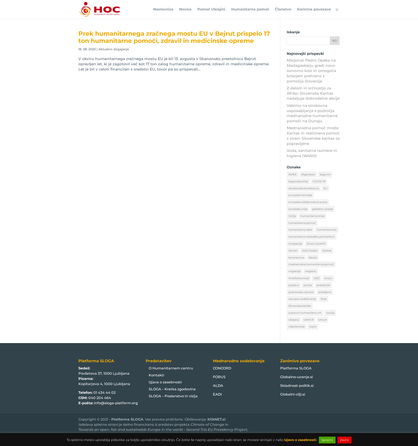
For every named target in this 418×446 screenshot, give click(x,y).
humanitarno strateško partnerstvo (311, 236)
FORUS (219, 377)
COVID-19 (319, 181)
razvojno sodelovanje (302, 298)
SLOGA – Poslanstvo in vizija (173, 396)
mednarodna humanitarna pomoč (311, 264)
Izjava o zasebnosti (165, 382)
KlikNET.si (216, 419)
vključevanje (296, 326)
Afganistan (308, 174)
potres (307, 285)
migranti (310, 271)
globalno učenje (322, 209)
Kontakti (156, 375)
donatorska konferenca (303, 188)
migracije (294, 271)
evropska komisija (300, 195)
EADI (217, 394)
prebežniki (323, 285)
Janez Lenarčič (316, 243)
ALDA (218, 386)
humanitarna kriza (312, 216)
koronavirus (296, 257)
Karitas (326, 250)
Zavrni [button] (344, 440)
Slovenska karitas (299, 305)
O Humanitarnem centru (171, 368)
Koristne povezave (314, 9)
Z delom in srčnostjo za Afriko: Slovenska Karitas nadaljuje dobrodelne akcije (313, 93)
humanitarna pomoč (302, 223)
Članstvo (283, 9)
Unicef (322, 319)
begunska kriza (298, 181)
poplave (293, 285)
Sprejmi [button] (327, 440)
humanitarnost (327, 229)
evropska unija (297, 209)
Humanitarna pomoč (250, 9)
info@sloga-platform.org (116, 403)
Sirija (323, 298)
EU (325, 188)
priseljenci (324, 292)
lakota (313, 257)
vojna (312, 326)
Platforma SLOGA (296, 368)
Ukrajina (293, 319)
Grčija (292, 216)
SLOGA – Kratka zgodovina (172, 389)
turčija (330, 312)
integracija (295, 243)
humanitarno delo (300, 229)
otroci (328, 278)
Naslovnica (163, 9)
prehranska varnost (301, 292)
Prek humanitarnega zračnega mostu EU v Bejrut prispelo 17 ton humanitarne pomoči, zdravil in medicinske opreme (174, 37)
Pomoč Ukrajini (211, 9)
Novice (185, 9)
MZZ (317, 278)
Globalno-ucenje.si (296, 377)
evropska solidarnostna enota (307, 202)
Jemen (292, 250)
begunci (325, 174)
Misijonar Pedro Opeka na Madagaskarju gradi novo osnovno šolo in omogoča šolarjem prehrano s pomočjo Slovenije (311, 70)
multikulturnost (298, 278)
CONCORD (222, 368)
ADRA (292, 174)
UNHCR (308, 319)
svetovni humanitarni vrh (305, 312)
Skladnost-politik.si (297, 386)
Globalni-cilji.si (292, 394)
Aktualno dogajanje (113, 49)
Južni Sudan (310, 250)
